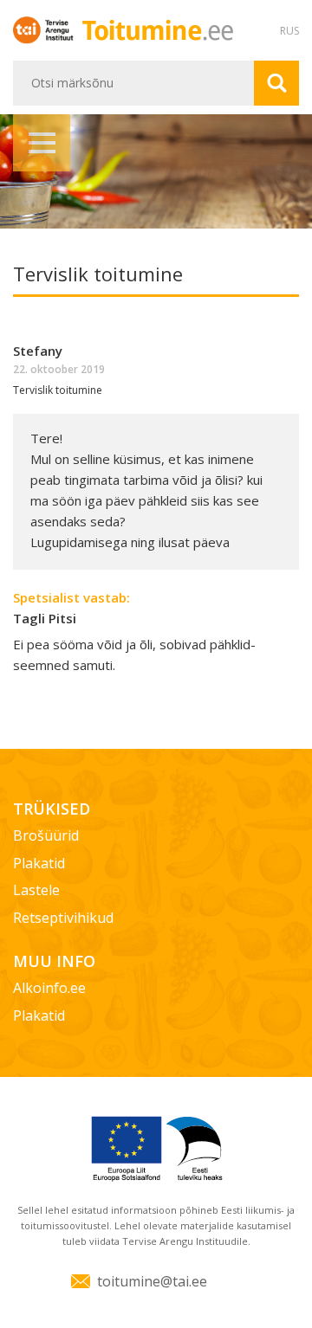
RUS (289, 30)
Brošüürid (46, 835)
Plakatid (39, 863)
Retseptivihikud (63, 917)
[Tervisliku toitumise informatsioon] (157, 29)
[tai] (46, 29)
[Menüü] (156, 171)
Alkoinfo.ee (49, 987)
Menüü (41, 142)
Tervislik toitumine (57, 390)
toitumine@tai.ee (152, 1281)
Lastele (36, 889)
